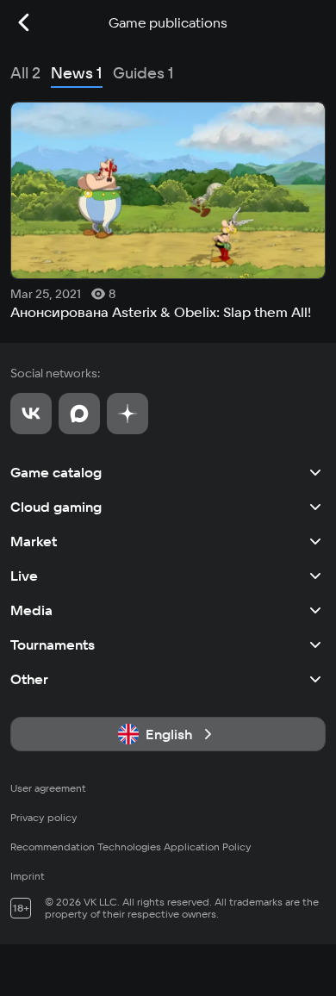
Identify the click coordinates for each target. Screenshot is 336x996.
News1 (77, 73)
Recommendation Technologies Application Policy (131, 846)
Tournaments (52, 644)
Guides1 (143, 73)
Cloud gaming (56, 506)
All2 (25, 73)
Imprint (27, 875)
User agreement (48, 787)
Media (31, 610)
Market (33, 541)
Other (29, 679)
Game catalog (56, 472)
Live (24, 575)
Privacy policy (44, 817)
